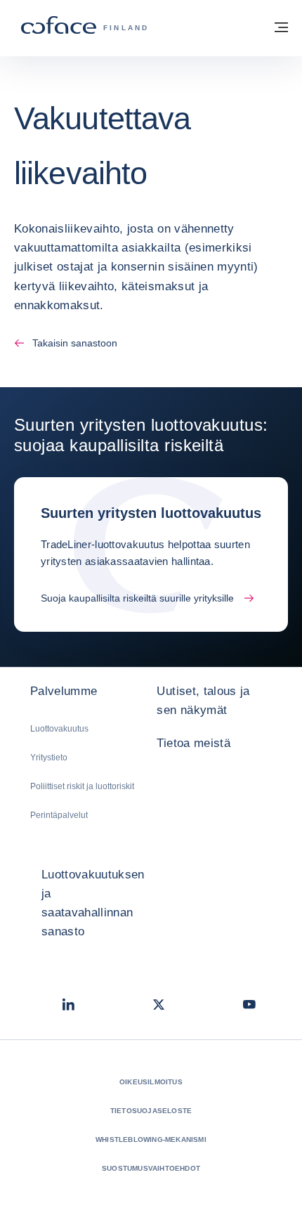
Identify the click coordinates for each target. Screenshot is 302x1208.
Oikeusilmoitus (151, 1082)
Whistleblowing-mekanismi (151, 1139)
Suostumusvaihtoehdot (151, 1168)
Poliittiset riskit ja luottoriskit (82, 786)
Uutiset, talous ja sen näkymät (203, 700)
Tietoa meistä (193, 743)
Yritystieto (48, 757)
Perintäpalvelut (59, 815)
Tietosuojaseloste (151, 1111)
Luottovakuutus (59, 729)
